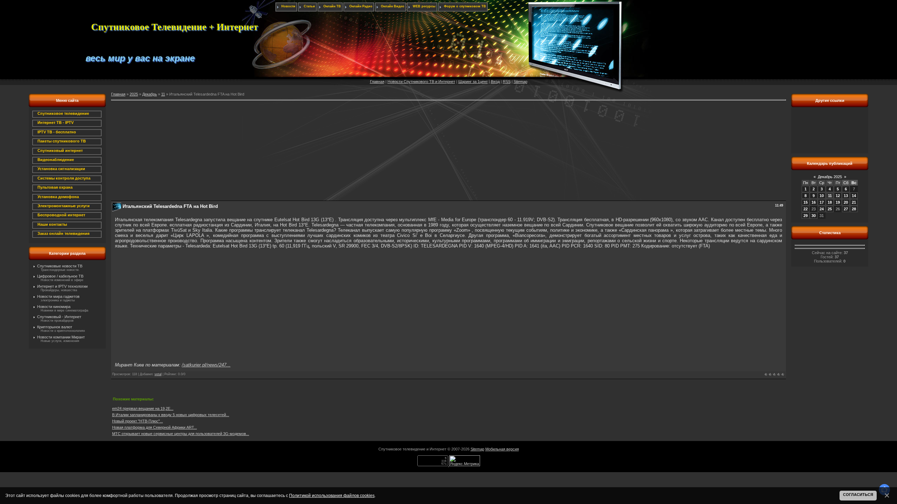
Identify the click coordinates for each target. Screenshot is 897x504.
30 (814, 216)
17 (822, 202)
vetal (158, 374)
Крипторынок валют (54, 327)
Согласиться (858, 494)
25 (830, 209)
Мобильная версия (502, 449)
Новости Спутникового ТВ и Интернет (421, 81)
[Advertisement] (321, 152)
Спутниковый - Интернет (59, 317)
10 (822, 196)
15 (805, 202)
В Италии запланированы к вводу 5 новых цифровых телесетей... (170, 415)
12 (838, 196)
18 (830, 202)
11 (163, 94)
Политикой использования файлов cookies (332, 495)
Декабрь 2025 (830, 177)
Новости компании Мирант (61, 337)
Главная (377, 81)
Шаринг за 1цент (473, 81)
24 (822, 209)
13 (846, 196)
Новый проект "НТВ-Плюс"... (137, 421)
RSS (507, 81)
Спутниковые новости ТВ (59, 266)
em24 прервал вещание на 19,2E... (142, 408)
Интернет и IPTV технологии (62, 286)
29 (805, 216)
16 (814, 202)
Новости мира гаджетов (58, 296)
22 (805, 209)
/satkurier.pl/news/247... (206, 365)
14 (854, 196)
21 (854, 202)
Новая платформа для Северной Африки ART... (154, 427)
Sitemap (520, 81)
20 (846, 202)
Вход (495, 81)
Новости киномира (53, 306)
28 (854, 209)
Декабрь (149, 94)
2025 (134, 94)
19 (838, 202)
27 (846, 209)
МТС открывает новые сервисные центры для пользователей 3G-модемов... (180, 434)
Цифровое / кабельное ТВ (60, 276)
